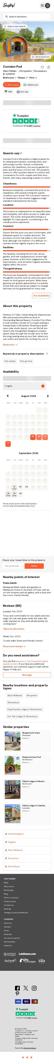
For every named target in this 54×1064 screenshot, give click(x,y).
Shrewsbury (13, 702)
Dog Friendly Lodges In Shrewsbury (25, 709)
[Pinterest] (17, 995)
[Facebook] (17, 989)
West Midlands (15, 695)
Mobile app (9, 890)
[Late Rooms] (29, 955)
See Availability (41, 295)
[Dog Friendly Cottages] (12, 963)
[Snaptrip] (9, 5)
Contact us (9, 905)
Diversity (8, 934)
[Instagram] (34, 989)
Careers (7, 927)
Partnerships (9, 942)
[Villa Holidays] (43, 963)
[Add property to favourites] (42, 67)
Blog (6, 894)
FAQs (6, 883)
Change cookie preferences (16, 912)
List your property (12, 938)
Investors (8, 945)
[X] (26, 989)
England (12, 842)
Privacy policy (10, 901)
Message (27, 675)
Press (6, 930)
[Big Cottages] (29, 963)
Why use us (9, 886)
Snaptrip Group (30, 1048)
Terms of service (11, 897)
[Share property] (48, 67)
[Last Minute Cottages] (11, 955)
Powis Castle (10, 582)
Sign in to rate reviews (14, 628)
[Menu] (45, 5)
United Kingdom (16, 833)
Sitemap (7, 909)
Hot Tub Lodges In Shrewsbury (23, 716)
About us (8, 923)
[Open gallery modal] (27, 41)
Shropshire (32, 695)
